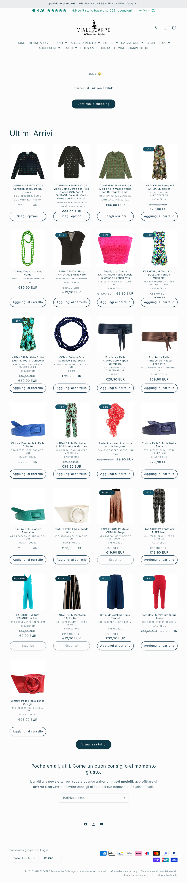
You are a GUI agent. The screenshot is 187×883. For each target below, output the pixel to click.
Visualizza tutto (93, 744)
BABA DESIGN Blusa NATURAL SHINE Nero (72, 273)
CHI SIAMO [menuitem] (88, 48)
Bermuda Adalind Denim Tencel (115, 617)
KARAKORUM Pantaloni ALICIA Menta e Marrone (71, 445)
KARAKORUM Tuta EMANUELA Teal (27, 617)
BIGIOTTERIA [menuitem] (156, 43)
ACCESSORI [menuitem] (47, 48)
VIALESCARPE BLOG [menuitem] (133, 48)
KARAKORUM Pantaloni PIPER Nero (159, 531)
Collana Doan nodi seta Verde (28, 273)
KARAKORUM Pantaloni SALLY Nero (71, 617)
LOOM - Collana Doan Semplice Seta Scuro (71, 359)
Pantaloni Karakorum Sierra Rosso (159, 617)
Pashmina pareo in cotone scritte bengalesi (115, 445)
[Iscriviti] (123, 798)
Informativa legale (167, 875)
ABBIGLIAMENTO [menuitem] (83, 43)
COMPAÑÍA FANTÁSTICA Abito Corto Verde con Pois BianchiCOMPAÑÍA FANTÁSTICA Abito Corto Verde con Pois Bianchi (71, 192)
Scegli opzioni (28, 216)
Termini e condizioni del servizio (159, 871)
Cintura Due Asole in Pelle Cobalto (27, 445)
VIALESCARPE (42, 871)
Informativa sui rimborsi (92, 871)
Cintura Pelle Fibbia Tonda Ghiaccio (71, 531)
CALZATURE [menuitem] (130, 43)
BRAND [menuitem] (57, 43)
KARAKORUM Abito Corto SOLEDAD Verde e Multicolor (159, 275)
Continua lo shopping (93, 104)
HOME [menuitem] (21, 43)
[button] (157, 27)
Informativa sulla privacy (123, 871)
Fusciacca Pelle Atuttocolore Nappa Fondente (159, 360)
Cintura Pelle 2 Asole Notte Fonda (159, 445)
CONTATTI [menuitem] (107, 48)
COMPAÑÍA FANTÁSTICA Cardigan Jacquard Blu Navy (27, 189)
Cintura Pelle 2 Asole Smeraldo (27, 531)
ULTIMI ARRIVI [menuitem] (39, 43)
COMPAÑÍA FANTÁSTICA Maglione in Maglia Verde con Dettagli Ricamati (115, 189)
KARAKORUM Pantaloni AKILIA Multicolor (159, 187)
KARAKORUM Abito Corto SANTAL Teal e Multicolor (28, 359)
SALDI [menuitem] (68, 48)
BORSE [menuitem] (108, 43)
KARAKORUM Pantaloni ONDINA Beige (115, 531)
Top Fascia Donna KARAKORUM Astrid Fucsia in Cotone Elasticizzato (115, 275)
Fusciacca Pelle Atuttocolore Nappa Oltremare (115, 360)
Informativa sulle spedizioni (137, 875)
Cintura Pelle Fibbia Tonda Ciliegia (28, 702)
